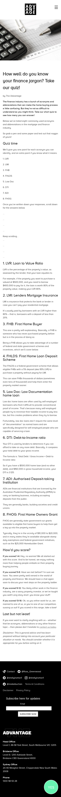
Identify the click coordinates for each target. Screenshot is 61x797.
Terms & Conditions (34, 684)
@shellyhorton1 (14, 678)
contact (47, 627)
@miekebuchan (14, 684)
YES (51, 787)
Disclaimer (8, 690)
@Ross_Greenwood (31, 671)
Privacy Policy (23, 690)
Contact (11, 671)
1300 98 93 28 (10, 781)
